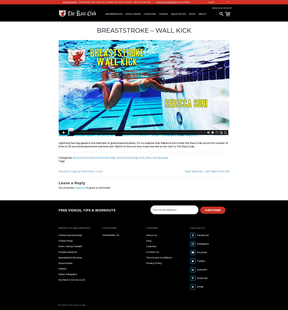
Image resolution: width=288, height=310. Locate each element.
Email (200, 286)
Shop (192, 14)
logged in (80, 187)
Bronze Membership (102, 157)
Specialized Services (70, 257)
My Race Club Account (71, 279)
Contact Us (152, 252)
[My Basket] (227, 14)
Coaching (150, 14)
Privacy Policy (154, 263)
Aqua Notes (178, 14)
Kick (141, 157)
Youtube (202, 252)
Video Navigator (67, 274)
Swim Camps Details (70, 246)
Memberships (114, 14)
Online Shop (65, 240)
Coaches (151, 246)
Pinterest (202, 278)
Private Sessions (67, 252)
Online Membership (70, 235)
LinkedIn (202, 269)
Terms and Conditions (159, 257)
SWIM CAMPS (70, 2)
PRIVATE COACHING (166, 2)
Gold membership (127, 157)
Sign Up (227, 8)
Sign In (216, 8)
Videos (163, 14)
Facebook (203, 235)
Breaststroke (81, 157)
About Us (151, 235)
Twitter (201, 261)
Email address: (174, 209)
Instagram (203, 243)
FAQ (148, 240)
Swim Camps (133, 14)
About (202, 14)
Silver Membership (157, 157)
